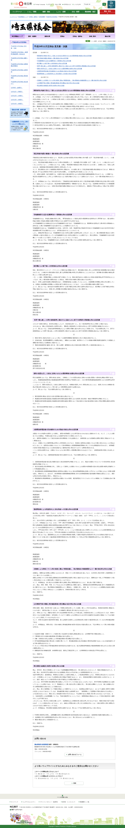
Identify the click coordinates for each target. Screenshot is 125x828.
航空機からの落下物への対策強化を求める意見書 (52, 63)
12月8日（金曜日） (17, 87)
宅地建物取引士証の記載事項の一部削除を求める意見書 (54, 61)
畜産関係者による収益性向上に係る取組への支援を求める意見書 (57, 73)
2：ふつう (51, 774)
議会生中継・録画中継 (19, 109)
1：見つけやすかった (42, 778)
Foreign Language (40, 4)
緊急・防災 (107, 11)
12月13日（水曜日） (17, 99)
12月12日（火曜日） (17, 95)
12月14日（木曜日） (17, 103)
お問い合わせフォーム (75, 754)
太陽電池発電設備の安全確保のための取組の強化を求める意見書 (57, 71)
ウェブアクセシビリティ (28, 802)
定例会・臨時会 (33, 16)
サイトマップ (14, 802)
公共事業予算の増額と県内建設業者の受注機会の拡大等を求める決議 (58, 83)
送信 (74, 783)
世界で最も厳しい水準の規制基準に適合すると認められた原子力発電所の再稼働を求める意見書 (66, 66)
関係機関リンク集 (84, 802)
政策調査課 (45, 744)
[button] (107, 13)
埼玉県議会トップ (23, 16)
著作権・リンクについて (68, 802)
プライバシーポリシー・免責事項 (49, 802)
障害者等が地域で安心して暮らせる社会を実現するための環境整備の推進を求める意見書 (64, 55)
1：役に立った (40, 774)
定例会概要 (42, 16)
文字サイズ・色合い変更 (54, 4)
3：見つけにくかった (67, 778)
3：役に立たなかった (63, 774)
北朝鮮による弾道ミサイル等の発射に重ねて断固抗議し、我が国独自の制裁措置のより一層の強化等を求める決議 (71, 80)
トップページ (13, 16)
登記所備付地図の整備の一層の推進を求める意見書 (52, 58)
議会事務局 (38, 744)
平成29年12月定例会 (51, 16)
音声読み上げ (67, 4)
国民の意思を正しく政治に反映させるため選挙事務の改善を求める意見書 (59, 68)
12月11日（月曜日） (17, 91)
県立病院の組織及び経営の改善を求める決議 (50, 85)
